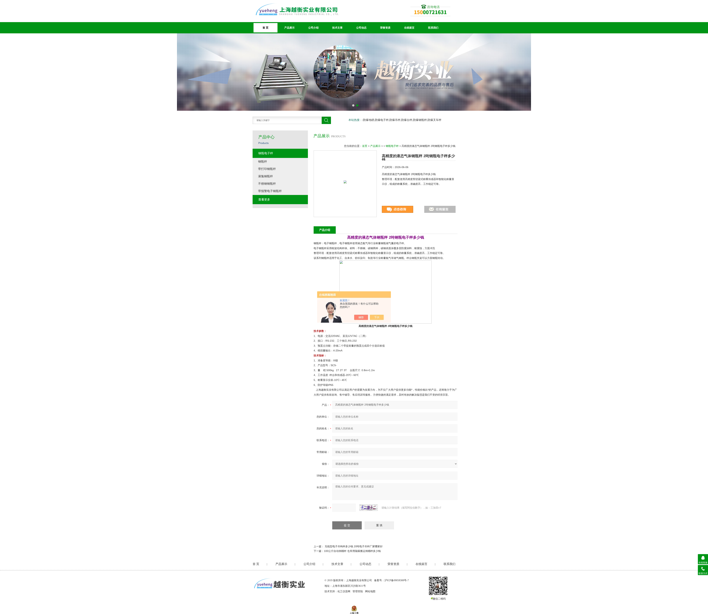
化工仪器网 (343, 591)
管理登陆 (358, 591)
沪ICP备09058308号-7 (396, 580)
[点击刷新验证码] (368, 508)
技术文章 (337, 27)
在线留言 (409, 27)
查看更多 (264, 199)
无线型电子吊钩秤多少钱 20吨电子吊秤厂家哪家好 (354, 546)
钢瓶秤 (262, 161)
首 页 (256, 564)
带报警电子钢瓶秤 (270, 191)
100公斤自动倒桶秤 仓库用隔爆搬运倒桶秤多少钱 (352, 551)
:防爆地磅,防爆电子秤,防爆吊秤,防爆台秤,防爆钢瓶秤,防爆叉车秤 (401, 119)
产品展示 (289, 27)
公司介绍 (313, 27)
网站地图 (370, 591)
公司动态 (361, 27)
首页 (364, 145)
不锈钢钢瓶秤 (267, 183)
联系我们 (433, 27)
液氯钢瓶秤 (265, 176)
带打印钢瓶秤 (267, 168)
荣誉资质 (385, 27)
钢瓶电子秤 (392, 145)
